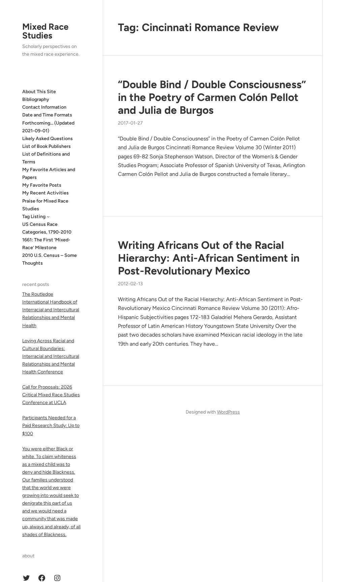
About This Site (39, 92)
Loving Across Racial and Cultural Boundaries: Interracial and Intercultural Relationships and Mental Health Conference (50, 356)
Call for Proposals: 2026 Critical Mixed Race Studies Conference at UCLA (51, 394)
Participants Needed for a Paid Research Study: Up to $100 (51, 425)
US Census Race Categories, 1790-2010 (46, 228)
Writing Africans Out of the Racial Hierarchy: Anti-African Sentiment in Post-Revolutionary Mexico (209, 258)
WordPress (228, 412)
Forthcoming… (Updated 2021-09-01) (48, 127)
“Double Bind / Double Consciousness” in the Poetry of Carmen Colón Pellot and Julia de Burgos (212, 97)
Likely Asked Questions (47, 138)
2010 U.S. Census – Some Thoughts (49, 259)
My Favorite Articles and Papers (48, 173)
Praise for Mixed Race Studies (45, 205)
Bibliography (35, 99)
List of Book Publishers (46, 146)
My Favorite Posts (41, 185)
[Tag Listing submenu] (48, 216)
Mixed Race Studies (45, 31)
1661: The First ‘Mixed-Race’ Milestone (46, 243)
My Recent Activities (45, 193)
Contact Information (44, 107)
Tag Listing (33, 216)
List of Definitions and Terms (46, 158)
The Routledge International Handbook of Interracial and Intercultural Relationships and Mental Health (50, 309)
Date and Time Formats (47, 115)
